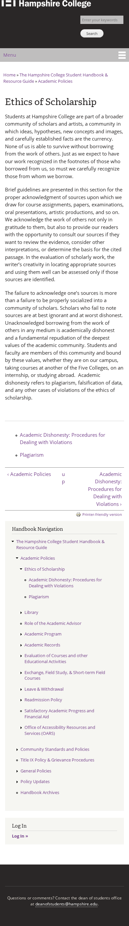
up (63, 478)
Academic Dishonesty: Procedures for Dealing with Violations (62, 438)
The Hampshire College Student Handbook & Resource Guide (60, 544)
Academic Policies (55, 81)
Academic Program (43, 634)
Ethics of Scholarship (44, 569)
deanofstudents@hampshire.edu (66, 904)
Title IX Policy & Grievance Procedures (57, 760)
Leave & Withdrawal (44, 689)
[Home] (45, 5)
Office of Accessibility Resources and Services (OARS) (59, 730)
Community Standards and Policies (55, 749)
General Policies (36, 771)
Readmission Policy (43, 700)
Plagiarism (32, 454)
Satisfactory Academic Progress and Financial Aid (59, 714)
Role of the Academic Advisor (52, 623)
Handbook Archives (40, 792)
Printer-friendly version (102, 514)
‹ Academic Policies (29, 474)
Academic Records (42, 645)
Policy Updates (35, 781)
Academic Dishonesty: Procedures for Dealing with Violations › (105, 489)
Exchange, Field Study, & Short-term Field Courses (64, 675)
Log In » (20, 836)
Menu (9, 55)
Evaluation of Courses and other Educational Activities (56, 658)
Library (31, 612)
